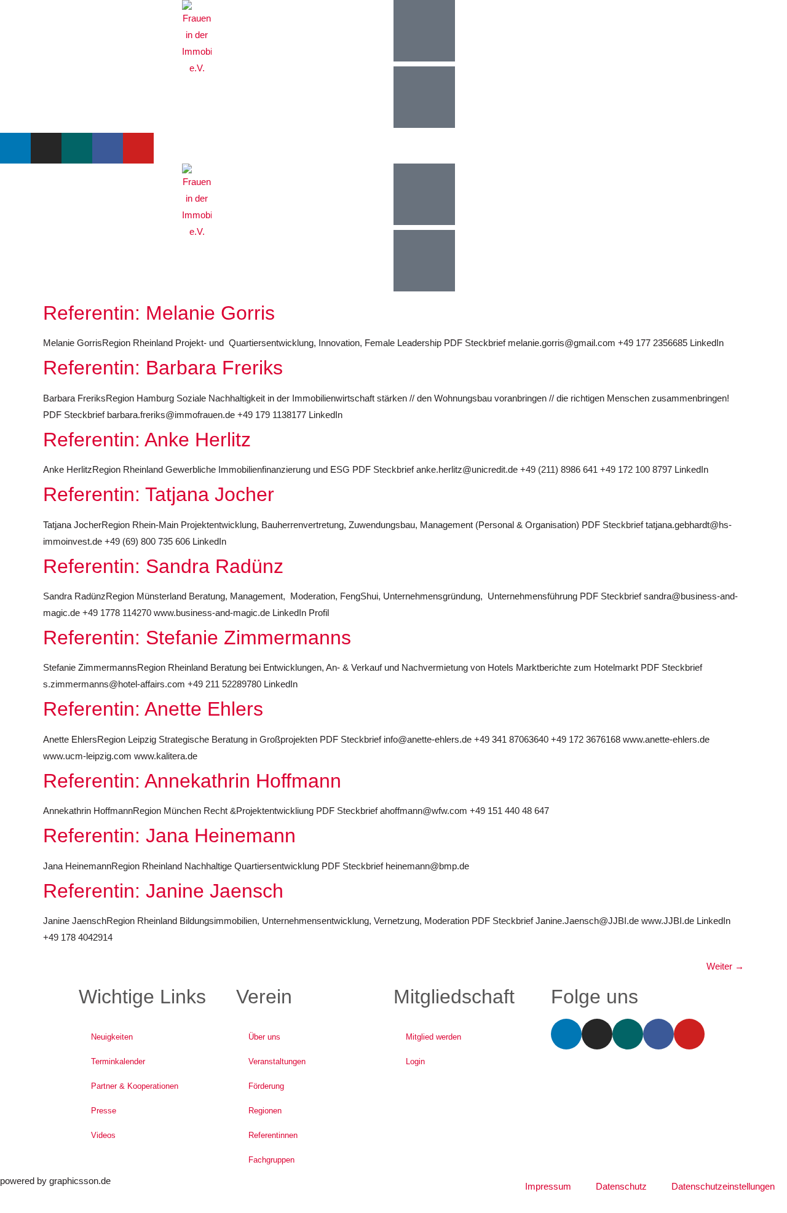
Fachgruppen (271, 1159)
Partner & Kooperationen (134, 1086)
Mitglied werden (433, 1036)
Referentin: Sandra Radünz (163, 566)
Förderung (266, 1086)
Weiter (725, 966)
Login (415, 1061)
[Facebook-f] (107, 148)
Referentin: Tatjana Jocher (158, 494)
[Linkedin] (15, 148)
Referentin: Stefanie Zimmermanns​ (197, 637)
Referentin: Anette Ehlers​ (153, 709)
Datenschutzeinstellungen (723, 1186)
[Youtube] (138, 148)
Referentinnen (273, 1135)
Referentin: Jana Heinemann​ (169, 835)
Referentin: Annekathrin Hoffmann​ (192, 781)
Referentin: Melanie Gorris (159, 313)
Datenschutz (621, 1186)
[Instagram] (46, 148)
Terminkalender (118, 1061)
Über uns (264, 1036)
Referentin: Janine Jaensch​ (163, 891)
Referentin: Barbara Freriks (163, 368)
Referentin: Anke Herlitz (147, 440)
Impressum (548, 1186)
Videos (103, 1135)
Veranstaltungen (277, 1061)
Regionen (265, 1110)
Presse (103, 1110)
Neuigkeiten (112, 1036)
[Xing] (76, 148)
